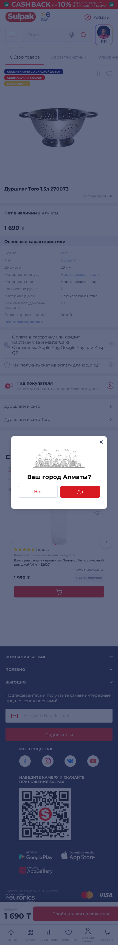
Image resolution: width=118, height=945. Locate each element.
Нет (38, 491)
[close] (101, 442)
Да (80, 491)
